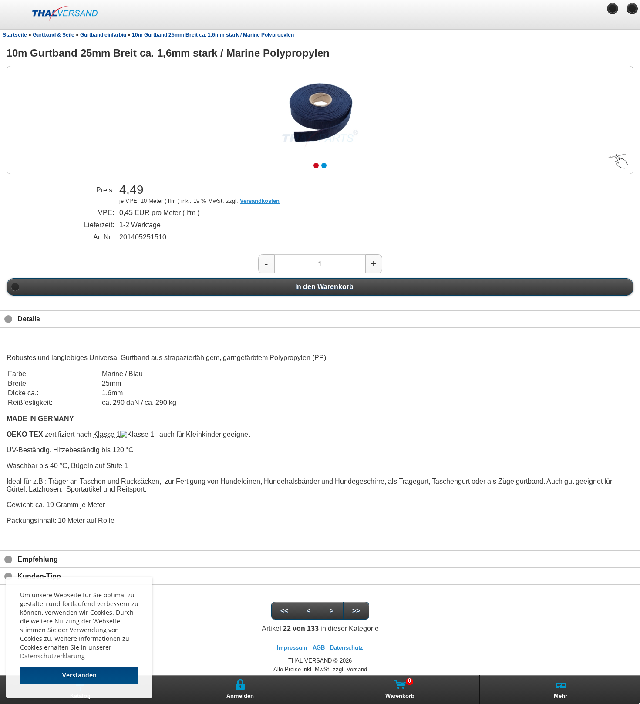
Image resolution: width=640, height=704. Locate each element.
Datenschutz (346, 647)
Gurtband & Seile (53, 35)
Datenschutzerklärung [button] (52, 656)
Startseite (15, 35)
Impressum (292, 647)
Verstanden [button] (79, 675)
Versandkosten (260, 201)
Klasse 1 (106, 434)
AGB (319, 647)
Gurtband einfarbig (103, 35)
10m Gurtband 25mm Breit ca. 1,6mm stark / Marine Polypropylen (213, 35)
